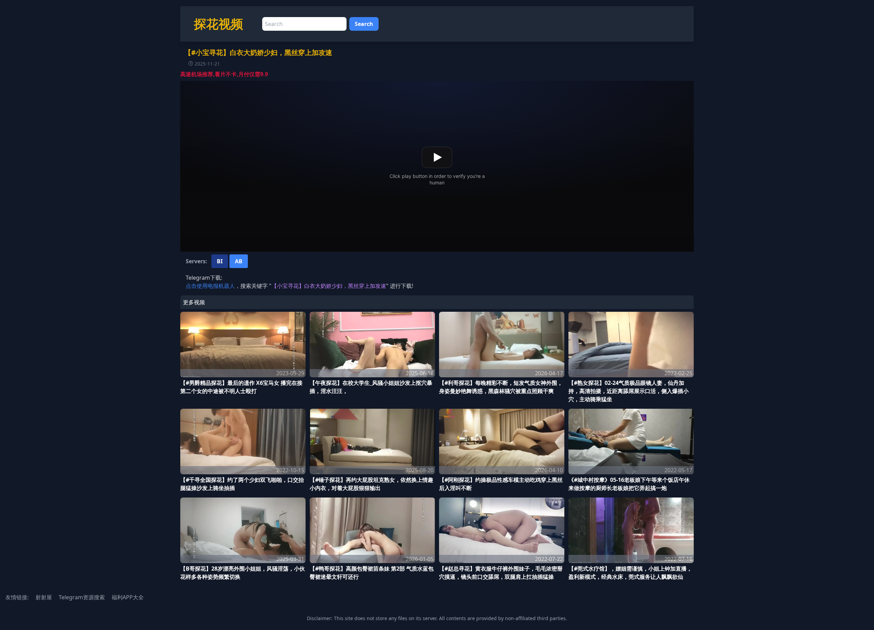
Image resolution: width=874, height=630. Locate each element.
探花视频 (218, 23)
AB (238, 261)
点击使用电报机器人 (210, 286)
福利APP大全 (128, 597)
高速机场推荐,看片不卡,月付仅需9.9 (224, 74)
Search (364, 24)
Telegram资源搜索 (82, 597)
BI (220, 261)
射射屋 (44, 597)
